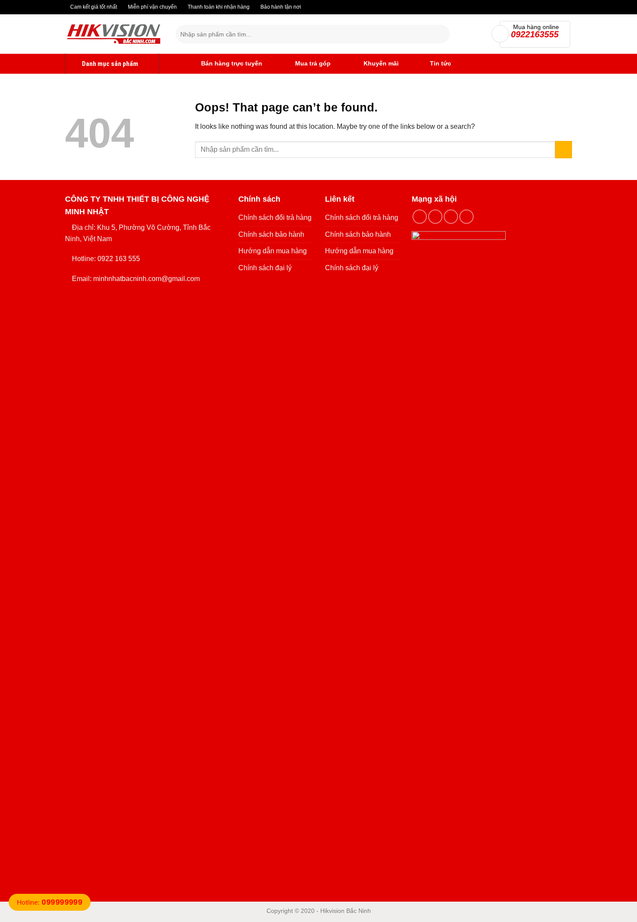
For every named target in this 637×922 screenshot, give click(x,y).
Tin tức (440, 63)
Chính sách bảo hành (271, 234)
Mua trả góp (312, 63)
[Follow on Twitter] (451, 216)
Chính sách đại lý (265, 267)
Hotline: (49, 902)
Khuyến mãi (380, 63)
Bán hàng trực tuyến (230, 63)
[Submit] (441, 34)
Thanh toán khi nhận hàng (218, 7)
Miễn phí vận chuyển (152, 7)
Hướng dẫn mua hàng (272, 251)
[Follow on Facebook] (420, 216)
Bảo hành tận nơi (280, 7)
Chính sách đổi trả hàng (275, 217)
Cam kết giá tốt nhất (93, 7)
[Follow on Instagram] (435, 216)
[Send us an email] (466, 216)
